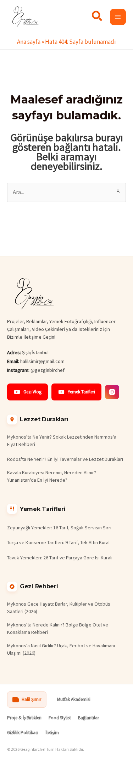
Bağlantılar (88, 718)
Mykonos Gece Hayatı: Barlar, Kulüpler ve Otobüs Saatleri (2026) (58, 607)
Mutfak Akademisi (73, 699)
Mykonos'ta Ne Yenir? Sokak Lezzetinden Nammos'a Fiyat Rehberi (61, 440)
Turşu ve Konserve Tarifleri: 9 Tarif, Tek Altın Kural (58, 542)
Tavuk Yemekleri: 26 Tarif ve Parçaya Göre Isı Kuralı (59, 557)
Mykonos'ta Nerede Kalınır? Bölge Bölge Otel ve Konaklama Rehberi (57, 628)
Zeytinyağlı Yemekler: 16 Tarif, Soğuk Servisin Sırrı (59, 527)
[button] (97, 18)
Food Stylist (60, 718)
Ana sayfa (28, 42)
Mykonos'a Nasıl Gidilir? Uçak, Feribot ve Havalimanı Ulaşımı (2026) (61, 649)
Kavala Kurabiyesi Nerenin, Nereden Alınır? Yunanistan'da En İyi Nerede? (51, 476)
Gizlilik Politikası (22, 733)
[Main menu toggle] (118, 17)
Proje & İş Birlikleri (24, 718)
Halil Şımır (31, 699)
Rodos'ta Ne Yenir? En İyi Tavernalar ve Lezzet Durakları (65, 459)
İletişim (52, 733)
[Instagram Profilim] (112, 392)
